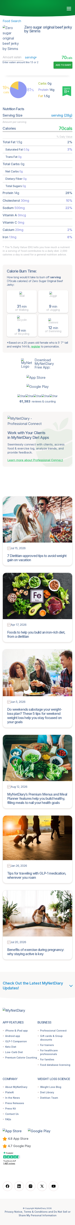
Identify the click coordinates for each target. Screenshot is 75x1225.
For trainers (47, 1045)
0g (44, 83)
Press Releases (14, 1103)
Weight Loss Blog (50, 1086)
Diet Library (47, 1092)
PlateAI (9, 1092)
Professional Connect (53, 1030)
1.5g (44, 96)
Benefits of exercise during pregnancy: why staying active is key (35, 952)
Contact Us (12, 1113)
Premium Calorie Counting (21, 1057)
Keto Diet (10, 1046)
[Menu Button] (69, 8)
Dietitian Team (49, 1097)
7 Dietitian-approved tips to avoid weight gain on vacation (36, 558)
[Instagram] (30, 1186)
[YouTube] (53, 1186)
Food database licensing (55, 1064)
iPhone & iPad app (16, 1030)
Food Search (12, 21)
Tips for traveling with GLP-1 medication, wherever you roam (36, 875)
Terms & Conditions (36, 1211)
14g (46, 90)
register (35, 346)
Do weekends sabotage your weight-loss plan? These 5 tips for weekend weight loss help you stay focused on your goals (34, 715)
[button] (38, 377)
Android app (12, 1035)
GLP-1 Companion (16, 1041)
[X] (42, 1186)
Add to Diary (63, 65)
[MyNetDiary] (19, 8)
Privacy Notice (13, 1211)
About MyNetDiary (16, 1086)
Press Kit (10, 1108)
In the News (12, 1097)
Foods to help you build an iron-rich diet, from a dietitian (36, 634)
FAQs (8, 1119)
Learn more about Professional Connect (35, 460)
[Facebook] (7, 1186)
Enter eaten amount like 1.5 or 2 (20, 62)
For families (47, 1059)
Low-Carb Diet (14, 1052)
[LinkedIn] (19, 1186)
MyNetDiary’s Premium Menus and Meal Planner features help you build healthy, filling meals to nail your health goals (37, 798)
